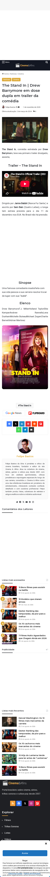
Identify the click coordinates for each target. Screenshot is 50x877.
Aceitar (25, 853)
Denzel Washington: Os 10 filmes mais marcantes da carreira (32, 721)
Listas (7, 833)
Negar (25, 860)
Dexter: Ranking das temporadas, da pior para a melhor (32, 614)
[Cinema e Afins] (25, 65)
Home (6, 74)
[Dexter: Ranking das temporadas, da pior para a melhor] (9, 615)
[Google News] (13, 413)
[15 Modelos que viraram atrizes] (9, 603)
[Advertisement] (25, 35)
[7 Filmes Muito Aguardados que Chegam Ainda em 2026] (9, 639)
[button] (46, 843)
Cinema (21, 74)
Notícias (13, 74)
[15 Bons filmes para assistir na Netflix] (9, 591)
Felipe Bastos (10, 107)
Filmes (7, 820)
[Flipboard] (36, 413)
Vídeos (7, 839)
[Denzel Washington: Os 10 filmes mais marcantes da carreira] (9, 722)
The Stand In (25, 405)
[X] (23, 502)
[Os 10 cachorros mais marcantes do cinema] (9, 627)
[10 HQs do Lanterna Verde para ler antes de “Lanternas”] (9, 759)
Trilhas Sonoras (11, 826)
